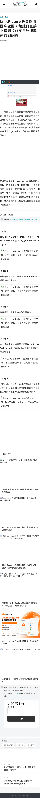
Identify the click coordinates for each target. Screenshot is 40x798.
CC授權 (15, 693)
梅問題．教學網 (20, 4)
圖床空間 (31, 745)
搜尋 (36, 4)
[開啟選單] (4, 4)
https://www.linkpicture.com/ (25, 219)
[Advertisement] (20, 59)
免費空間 (20, 745)
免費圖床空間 (8, 745)
